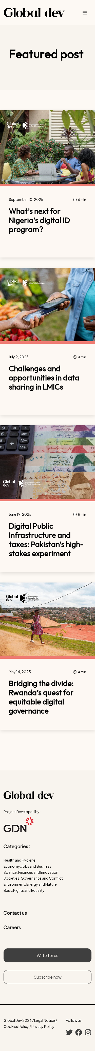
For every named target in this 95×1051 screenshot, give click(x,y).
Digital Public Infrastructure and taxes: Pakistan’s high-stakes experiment (46, 539)
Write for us (47, 955)
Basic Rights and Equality (24, 890)
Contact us (15, 913)
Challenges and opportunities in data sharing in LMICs (44, 378)
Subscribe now (48, 977)
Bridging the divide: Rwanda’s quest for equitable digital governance (41, 697)
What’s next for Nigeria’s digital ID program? (39, 220)
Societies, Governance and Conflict (33, 878)
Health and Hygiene (19, 860)
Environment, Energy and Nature (30, 884)
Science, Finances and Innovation (31, 872)
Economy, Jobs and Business (27, 866)
